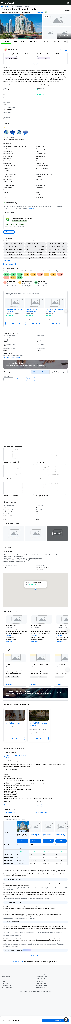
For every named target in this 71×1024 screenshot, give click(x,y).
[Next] (69, 42)
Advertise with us (40, 987)
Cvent (2, 6)
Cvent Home (5, 981)
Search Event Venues (7, 970)
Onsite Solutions (6, 976)
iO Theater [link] (9, 665)
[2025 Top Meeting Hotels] (19, 132)
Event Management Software (43, 968)
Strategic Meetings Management (44, 974)
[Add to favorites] (23, 299)
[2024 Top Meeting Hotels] (12, 132)
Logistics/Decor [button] (34, 676)
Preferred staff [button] (43, 676)
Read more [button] (9, 635)
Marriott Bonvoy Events (13, 723)
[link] (15, 658)
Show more (6, 260)
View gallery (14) (64, 36)
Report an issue (18, 962)
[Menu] (2, 2)
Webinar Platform (40, 978)
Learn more (31, 208)
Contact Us (5, 983)
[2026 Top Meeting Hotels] (6, 132)
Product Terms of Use (41, 983)
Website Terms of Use (41, 985)
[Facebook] (40, 805)
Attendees (6, 376)
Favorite (67, 10)
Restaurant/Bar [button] (15, 676)
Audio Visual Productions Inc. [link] (40, 665)
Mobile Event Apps (40, 972)
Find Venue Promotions (8, 972)
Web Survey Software (41, 976)
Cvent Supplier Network (8, 968)
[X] (37, 805)
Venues (8, 6)
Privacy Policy (39, 981)
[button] (21, 26)
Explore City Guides (7, 974)
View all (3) (63, 50)
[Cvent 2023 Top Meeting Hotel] (25, 132)
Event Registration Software (43, 970)
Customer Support (6, 985)
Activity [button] (7, 676)
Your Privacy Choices (7, 987)
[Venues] (68, 2)
